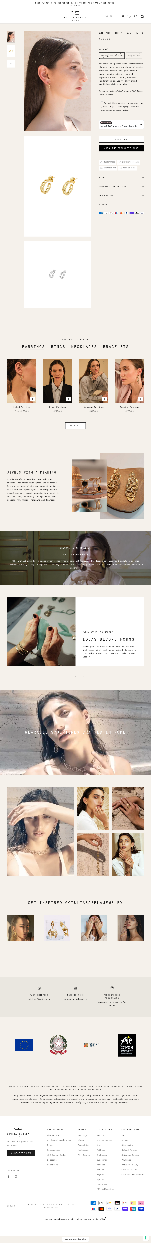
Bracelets (116, 346)
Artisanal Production (59, 1140)
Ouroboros (102, 1160)
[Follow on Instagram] (16, 1176)
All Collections (105, 1189)
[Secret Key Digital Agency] (101, 1219)
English (109, 16)
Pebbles (101, 1150)
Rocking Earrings (129, 407)
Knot (99, 1145)
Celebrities (53, 1150)
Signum (100, 1174)
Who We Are (53, 1135)
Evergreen (102, 1184)
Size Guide (127, 1145)
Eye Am (100, 1179)
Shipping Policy (130, 1155)
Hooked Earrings (21, 407)
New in (100, 1135)
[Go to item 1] (11, 37)
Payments (126, 1160)
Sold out (121, 139)
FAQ (123, 1135)
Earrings (33, 346)
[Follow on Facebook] (8, 1176)
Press (50, 1145)
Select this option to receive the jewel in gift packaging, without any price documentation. (122, 106)
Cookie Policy (129, 1170)
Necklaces (84, 346)
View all (75, 425)
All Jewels (84, 1155)
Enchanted (102, 1155)
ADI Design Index (56, 1155)
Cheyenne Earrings (93, 407)
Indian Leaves (104, 1140)
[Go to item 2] (11, 51)
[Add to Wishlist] (32, 362)
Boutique (52, 1160)
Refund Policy (129, 1150)
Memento (101, 1165)
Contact (126, 1140)
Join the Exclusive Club (121, 148)
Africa (100, 1170)
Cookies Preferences (133, 1174)
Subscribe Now (21, 1153)
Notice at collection (75, 1239)
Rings (58, 346)
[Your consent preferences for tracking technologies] (146, 1238)
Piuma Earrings (57, 407)
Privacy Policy (130, 1165)
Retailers (52, 1165)
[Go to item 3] (11, 64)
